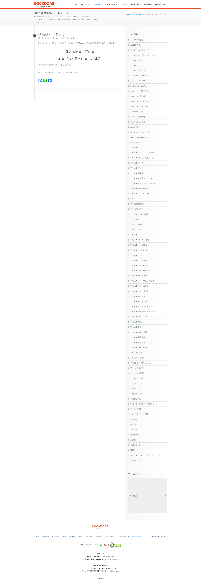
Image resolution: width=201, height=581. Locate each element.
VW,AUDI (134, 235)
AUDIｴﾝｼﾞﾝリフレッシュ (140, 76)
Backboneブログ (136, 112)
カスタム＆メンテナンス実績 (116, 4)
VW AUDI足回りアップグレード (143, 183)
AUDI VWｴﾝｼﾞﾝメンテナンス (142, 55)
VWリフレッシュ (137, 389)
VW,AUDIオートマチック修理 (142, 281)
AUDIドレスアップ (137, 65)
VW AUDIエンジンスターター (142, 153)
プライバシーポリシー (157, 536)
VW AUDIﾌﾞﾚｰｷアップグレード (142, 194)
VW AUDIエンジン (137, 147)
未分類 (133, 440)
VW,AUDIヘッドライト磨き (141, 306)
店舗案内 (147, 4)
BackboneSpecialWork (138, 86)
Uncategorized (138, 14)
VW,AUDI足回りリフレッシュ (142, 342)
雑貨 (132, 450)
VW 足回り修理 (136, 224)
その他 (133, 424)
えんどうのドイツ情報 (139, 414)
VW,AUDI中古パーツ (138, 317)
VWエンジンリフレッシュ (140, 363)
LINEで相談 (136, 4)
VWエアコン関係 (137, 358)
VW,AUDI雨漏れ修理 (138, 347)
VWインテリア (136, 353)
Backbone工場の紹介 (138, 117)
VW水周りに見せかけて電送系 (142, 404)
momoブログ (135, 127)
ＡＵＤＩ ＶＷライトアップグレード (145, 455)
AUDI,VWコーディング (139, 50)
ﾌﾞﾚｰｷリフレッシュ (138, 460)
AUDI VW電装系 (136, 40)
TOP (75, 4)
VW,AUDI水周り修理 (138, 332)
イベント (133, 430)
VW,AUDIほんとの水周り (140, 265)
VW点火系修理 (136, 409)
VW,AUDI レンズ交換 (138, 245)
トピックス (84, 4)
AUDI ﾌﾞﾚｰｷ (135, 45)
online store (97, 4)
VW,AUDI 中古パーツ (138, 250)
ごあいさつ (134, 419)
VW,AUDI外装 (136, 327)
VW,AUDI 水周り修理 (139, 260)
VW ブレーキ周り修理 (139, 214)
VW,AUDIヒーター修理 (139, 301)
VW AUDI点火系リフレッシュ (142, 178)
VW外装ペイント (137, 399)
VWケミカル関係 (137, 373)
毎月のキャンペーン (138, 445)
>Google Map (114, 559)
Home (128, 14)
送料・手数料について (139, 536)
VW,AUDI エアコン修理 (139, 240)
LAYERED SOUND (137, 122)
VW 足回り (134, 219)
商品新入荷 (134, 435)
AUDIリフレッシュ (137, 71)
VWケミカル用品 (137, 368)
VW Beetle (134, 199)
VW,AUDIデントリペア (139, 291)
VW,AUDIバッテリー (138, 296)
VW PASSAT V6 (136, 209)
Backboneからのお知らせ (140, 101)
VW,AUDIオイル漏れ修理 (140, 271)
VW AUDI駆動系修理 (138, 189)
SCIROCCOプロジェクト (140, 132)
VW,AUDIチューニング (139, 286)
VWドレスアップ (137, 378)
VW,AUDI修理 (136, 322)
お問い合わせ (160, 4)
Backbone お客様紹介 (139, 91)
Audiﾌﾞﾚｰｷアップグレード (140, 81)
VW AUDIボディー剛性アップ (142, 158)
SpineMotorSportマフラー (140, 137)
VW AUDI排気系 (136, 173)
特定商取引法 (124, 536)
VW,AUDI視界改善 (137, 337)
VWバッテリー (136, 383)
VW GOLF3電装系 (137, 204)
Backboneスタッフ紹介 (139, 106)
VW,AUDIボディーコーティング (143, 312)
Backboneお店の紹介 (138, 96)
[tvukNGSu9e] (34, 35)
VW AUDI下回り (136, 168)
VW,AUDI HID (136, 255)
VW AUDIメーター (137, 163)
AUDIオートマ (136, 60)
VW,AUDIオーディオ (138, 276)
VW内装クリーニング (138, 394)
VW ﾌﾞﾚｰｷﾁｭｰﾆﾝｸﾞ (137, 230)
